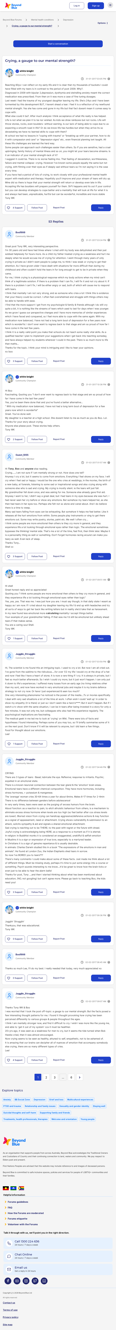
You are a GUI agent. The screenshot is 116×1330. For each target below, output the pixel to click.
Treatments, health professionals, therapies (25, 1119)
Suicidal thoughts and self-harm (19, 1112)
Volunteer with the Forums (23, 1224)
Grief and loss (56, 1099)
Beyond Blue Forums (17, 6)
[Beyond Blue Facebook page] (7, 1282)
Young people (87, 1119)
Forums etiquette (17, 1218)
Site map (7, 1324)
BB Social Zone (22, 1099)
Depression (68, 19)
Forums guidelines (18, 1201)
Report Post (59, 207)
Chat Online (23, 1254)
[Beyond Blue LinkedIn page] (44, 1282)
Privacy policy (10, 1317)
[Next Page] (79, 1077)
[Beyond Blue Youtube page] (17, 1282)
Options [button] (102, 23)
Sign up (96, 5)
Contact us (9, 1302)
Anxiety (7, 1099)
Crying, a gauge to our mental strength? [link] (32, 26)
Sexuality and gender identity (74, 1106)
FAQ (10, 1207)
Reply (101, 207)
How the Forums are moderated (26, 1213)
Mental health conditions (42, 19)
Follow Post (37, 207)
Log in (77, 5)
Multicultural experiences (80, 1099)
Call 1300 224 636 (27, 1241)
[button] (8, 207)
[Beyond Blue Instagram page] (26, 1282)
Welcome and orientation (64, 1119)
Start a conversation (58, 44)
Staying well (99, 1106)
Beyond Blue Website (20, 1141)
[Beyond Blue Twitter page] (35, 1282)
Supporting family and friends (55, 1112)
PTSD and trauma (12, 1106)
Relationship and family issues (40, 1106)
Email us (21, 1267)
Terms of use (10, 1310)
